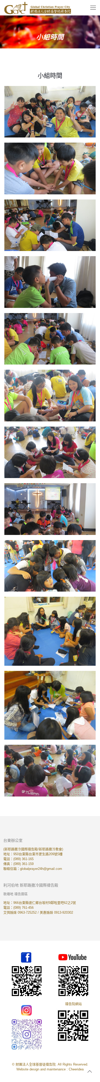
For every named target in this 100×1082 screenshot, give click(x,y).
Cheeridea (76, 1069)
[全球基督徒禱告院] (37, 7)
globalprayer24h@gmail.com (41, 869)
